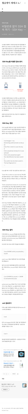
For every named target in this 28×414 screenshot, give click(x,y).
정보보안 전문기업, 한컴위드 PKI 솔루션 (9, 363)
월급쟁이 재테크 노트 (12, 3)
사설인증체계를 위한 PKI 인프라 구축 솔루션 (9, 366)
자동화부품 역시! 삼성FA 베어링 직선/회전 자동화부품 (9, 352)
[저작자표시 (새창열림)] (17, 374)
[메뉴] (25, 3)
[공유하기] (7, 374)
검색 (21, 3)
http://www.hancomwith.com (11, 361)
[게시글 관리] (9, 374)
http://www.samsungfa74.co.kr (12, 349)
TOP (25, 409)
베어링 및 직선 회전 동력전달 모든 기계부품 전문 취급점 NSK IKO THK (9, 355)
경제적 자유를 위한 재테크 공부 (9, 386)
